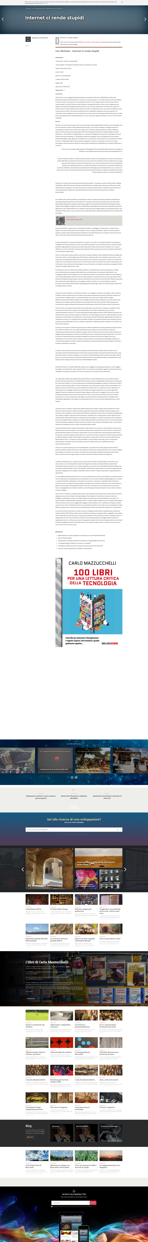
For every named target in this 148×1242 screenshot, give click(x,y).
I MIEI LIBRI (28, 8)
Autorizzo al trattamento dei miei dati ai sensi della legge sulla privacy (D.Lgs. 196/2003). (73, 1206)
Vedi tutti (30, 1137)
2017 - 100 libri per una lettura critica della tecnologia (47, 8)
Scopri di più (31, 998)
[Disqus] (88, 671)
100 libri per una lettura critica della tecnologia (91, 42)
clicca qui (45, 3)
